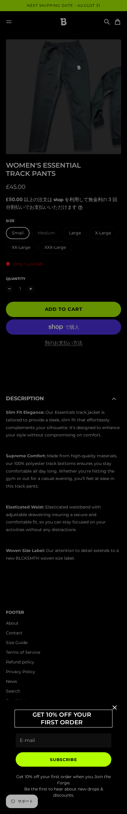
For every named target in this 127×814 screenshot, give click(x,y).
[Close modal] (114, 707)
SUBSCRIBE (63, 759)
